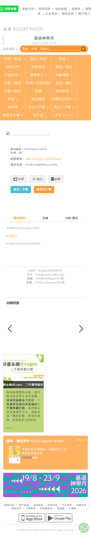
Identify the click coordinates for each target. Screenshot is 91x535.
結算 (57, 179)
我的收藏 (61, 8)
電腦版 (61, 508)
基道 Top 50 (64, 115)
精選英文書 (12, 115)
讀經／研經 (38, 59)
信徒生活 (11, 75)
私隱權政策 (46, 508)
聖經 (62, 59)
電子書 (38, 115)
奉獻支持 (28, 8)
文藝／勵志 (12, 91)
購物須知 (9, 505)
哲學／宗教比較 (38, 83)
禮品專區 (38, 99)
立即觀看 (31, 508)
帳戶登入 (84, 13)
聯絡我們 (68, 13)
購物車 (76, 8)
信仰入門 (12, 67)
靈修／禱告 (63, 67)
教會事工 (37, 75)
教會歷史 (38, 67)
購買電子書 (44, 189)
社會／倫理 (12, 83)
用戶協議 (24, 505)
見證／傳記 (63, 83)
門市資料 (67, 505)
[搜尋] (83, 48)
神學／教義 (12, 59)
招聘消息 (45, 8)
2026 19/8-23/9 (44, 41)
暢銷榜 (13, 107)
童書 (38, 91)
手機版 (72, 508)
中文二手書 (37, 107)
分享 (20, 179)
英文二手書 (63, 107)
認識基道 (38, 505)
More (79, 440)
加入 (39, 179)
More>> (11, 427)
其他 (11, 99)
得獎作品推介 (62, 99)
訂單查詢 (51, 13)
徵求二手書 (20, 189)
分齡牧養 (62, 75)
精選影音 (62, 91)
